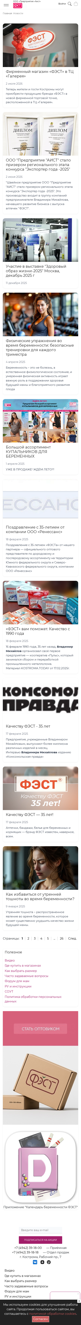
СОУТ (9, 991)
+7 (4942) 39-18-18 (25, 1252)
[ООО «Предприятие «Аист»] (27, 7)
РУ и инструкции (18, 986)
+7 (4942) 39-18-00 (28, 1248)
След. (72, 938)
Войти (62, 3)
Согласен (41, 1318)
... (54, 938)
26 (61, 938)
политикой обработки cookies (52, 1314)
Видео (10, 960)
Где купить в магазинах (23, 965)
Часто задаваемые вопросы (26, 976)
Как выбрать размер (21, 971)
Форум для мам (17, 981)
